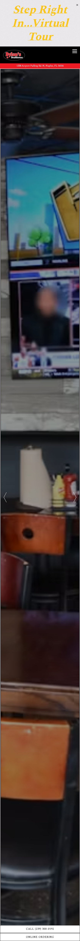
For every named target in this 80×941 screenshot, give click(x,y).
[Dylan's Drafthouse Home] (14, 55)
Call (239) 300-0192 (40, 929)
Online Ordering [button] (40, 937)
